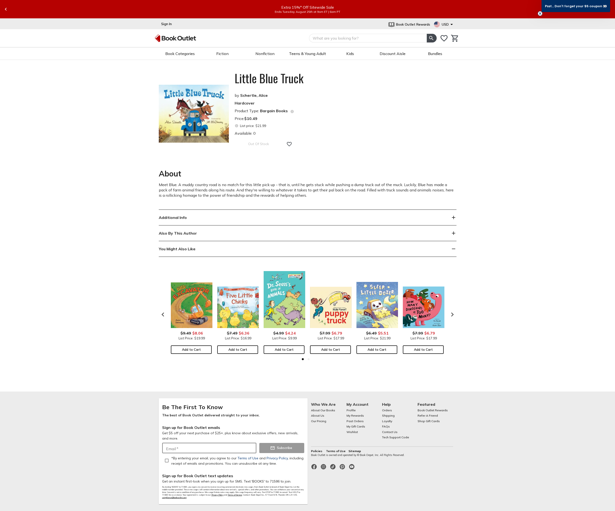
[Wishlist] (444, 38)
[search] (431, 38)
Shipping (388, 415)
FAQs (386, 426)
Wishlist (352, 432)
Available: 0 (245, 133)
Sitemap (354, 451)
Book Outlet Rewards (433, 410)
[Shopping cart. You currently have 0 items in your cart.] (454, 38)
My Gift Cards (356, 426)
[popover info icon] (292, 111)
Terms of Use (336, 451)
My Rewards (355, 415)
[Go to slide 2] (309, 359)
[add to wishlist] (289, 144)
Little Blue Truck (269, 78)
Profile (351, 410)
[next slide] (451, 314)
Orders (387, 410)
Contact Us (390, 432)
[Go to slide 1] (303, 359)
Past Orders (355, 421)
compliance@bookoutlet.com (174, 497)
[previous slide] (6, 9)
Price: (246, 118)
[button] (576, 6)
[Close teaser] (540, 13)
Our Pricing (318, 421)
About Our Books (323, 410)
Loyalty (387, 421)
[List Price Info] (237, 126)
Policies (317, 451)
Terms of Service (235, 495)
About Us (317, 415)
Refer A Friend (428, 415)
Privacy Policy (217, 495)
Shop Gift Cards (429, 421)
